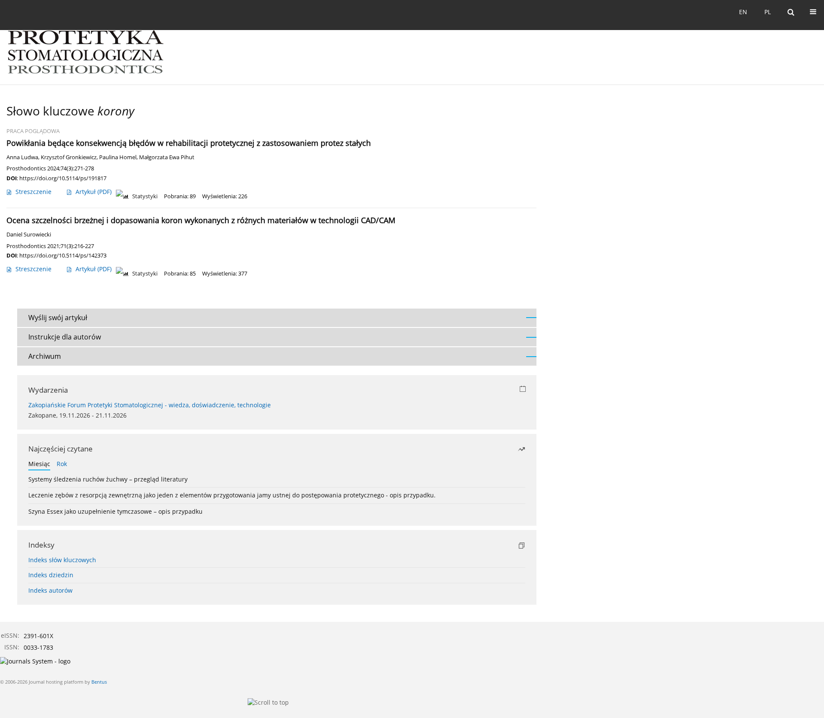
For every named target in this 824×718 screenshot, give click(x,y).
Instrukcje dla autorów (64, 337)
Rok (62, 464)
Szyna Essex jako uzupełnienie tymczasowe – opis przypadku (115, 511)
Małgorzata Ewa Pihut (166, 157)
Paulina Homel (117, 157)
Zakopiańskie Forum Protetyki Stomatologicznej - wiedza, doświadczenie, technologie (149, 405)
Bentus (99, 682)
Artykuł (94, 192)
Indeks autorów (50, 590)
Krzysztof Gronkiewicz (69, 157)
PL (767, 12)
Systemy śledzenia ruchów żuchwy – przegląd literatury (108, 479)
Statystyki (145, 196)
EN (743, 12)
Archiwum (44, 356)
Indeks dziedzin (50, 575)
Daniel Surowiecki (28, 234)
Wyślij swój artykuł (57, 317)
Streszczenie (33, 192)
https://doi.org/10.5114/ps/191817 (62, 178)
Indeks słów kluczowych (62, 560)
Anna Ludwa (22, 157)
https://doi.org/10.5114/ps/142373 (62, 255)
